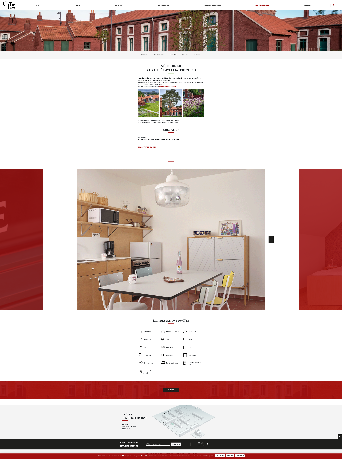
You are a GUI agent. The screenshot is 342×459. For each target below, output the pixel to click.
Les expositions (163, 5)
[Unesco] (201, 444)
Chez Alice (173, 55)
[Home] (9, 5)
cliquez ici (210, 456)
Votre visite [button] (119, 5)
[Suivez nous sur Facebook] (207, 444)
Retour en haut (340, 436)
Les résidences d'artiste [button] (212, 5)
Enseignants (308, 5)
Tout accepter (220, 456)
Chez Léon (185, 55)
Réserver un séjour (262, 5)
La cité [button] (38, 5)
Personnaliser (240, 456)
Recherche (333, 5)
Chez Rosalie (197, 55)
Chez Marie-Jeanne (159, 55)
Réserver (171, 390)
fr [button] (336, 5)
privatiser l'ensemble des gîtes (167, 86)
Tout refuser (230, 456)
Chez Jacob (144, 55)
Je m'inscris (176, 444)
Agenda (77, 5)
